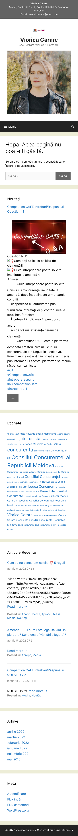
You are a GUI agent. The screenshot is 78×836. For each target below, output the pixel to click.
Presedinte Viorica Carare (36, 496)
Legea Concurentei (43, 486)
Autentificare (16, 794)
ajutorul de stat (50, 439)
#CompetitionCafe (20, 375)
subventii (52, 510)
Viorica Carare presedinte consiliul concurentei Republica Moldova (36, 520)
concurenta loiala (42, 451)
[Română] (35, 31)
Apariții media (31, 614)
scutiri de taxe (22, 510)
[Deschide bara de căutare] (72, 126)
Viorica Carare (20, 515)
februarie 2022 (18, 742)
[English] (39, 31)
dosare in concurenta (28, 482)
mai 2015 (13, 759)
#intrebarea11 (17, 389)
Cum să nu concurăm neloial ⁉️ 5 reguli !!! (37, 563)
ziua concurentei (42, 525)
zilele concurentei (26, 525)
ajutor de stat (29, 438)
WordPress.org (18, 810)
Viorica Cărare (39, 39)
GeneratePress (63, 830)
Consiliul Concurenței (42, 476)
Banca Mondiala (34, 444)
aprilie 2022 (15, 731)
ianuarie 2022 (17, 748)
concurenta (20, 450)
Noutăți (22, 618)
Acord (60, 434)
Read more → (17, 606)
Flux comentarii (18, 805)
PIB (37, 491)
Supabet (61, 510)
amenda (61, 439)
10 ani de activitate (16, 434)
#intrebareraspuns (20, 379)
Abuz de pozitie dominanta (41, 433)
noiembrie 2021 (18, 754)
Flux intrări (14, 799)
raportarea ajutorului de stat (50, 505)
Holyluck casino (49, 482)
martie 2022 (16, 737)
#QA (10, 370)
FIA (39, 482)
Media (11, 618)
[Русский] (43, 31)
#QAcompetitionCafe (22, 384)
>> (13, 398)
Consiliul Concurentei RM (48, 472)
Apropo (46, 614)
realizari (11, 510)
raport (21, 505)
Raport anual (30, 505)
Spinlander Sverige (38, 510)
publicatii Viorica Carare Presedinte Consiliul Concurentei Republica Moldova (37, 501)
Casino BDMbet (54, 444)
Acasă (56, 614)
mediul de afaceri (27, 491)
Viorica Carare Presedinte (45, 515)
